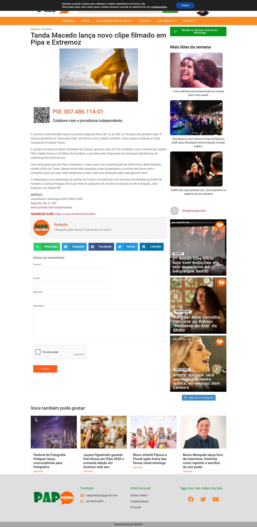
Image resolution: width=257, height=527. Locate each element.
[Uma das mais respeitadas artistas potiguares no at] (198, 363)
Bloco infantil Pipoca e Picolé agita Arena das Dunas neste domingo (150, 459)
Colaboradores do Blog (114, 21)
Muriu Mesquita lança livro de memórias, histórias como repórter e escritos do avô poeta (203, 461)
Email (36, 278)
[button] (47, 247)
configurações (159, 7)
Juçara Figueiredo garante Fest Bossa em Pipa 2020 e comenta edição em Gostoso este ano (103, 461)
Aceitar (185, 5)
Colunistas (165, 21)
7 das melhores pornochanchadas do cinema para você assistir (198, 93)
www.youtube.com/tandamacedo (51, 207)
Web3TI (138, 524)
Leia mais (38, 471)
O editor (144, 21)
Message (39, 306)
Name (37, 264)
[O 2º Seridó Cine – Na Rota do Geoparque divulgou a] (198, 247)
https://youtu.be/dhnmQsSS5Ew (75, 214)
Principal (68, 21)
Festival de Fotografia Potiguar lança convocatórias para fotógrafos (49, 461)
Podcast (189, 21)
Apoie (86, 21)
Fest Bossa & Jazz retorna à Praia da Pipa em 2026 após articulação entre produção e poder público (198, 142)
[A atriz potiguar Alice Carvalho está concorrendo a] (198, 305)
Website (37, 292)
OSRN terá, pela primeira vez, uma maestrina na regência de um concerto (198, 192)
